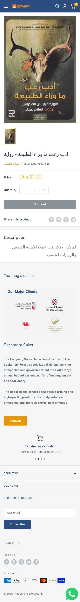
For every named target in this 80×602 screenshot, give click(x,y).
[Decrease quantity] (24, 190)
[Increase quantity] (44, 190)
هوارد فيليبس (11, 163)
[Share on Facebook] (51, 219)
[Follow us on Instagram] (21, 562)
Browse (15, 421)
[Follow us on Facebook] (6, 562)
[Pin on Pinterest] (58, 219)
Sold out (40, 204)
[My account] (65, 6)
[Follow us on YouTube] (28, 562)
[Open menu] (6, 6)
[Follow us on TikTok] (36, 562)
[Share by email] (73, 219)
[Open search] (57, 6)
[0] (72, 6)
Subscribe (17, 524)
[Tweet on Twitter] (66, 219)
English (10, 542)
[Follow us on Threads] (14, 562)
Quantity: (10, 190)
